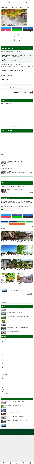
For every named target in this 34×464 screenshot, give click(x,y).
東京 (2, 354)
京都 (2, 361)
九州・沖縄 (3, 341)
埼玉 (2, 356)
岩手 (2, 348)
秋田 (2, 378)
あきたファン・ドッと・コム (14, 60)
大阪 (2, 363)
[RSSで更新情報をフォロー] (17, 224)
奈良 (2, 365)
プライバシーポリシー (17, 432)
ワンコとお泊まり (9, 210)
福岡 (2, 369)
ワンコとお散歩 (3, 339)
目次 (16, 34)
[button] (32, 302)
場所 (14, 39)
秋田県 (2, 210)
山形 (2, 350)
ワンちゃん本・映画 (4, 393)
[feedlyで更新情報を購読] (25, 221)
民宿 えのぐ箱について (17, 36)
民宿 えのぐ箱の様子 (17, 40)
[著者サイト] (9, 221)
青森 (2, 343)
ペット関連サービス (4, 389)
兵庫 (2, 367)
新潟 (2, 352)
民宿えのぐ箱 (16, 92)
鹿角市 (5, 210)
